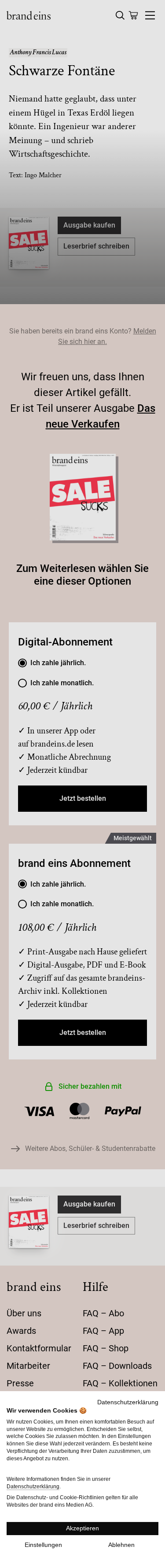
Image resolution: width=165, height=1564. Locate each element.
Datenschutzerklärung (127, 1402)
